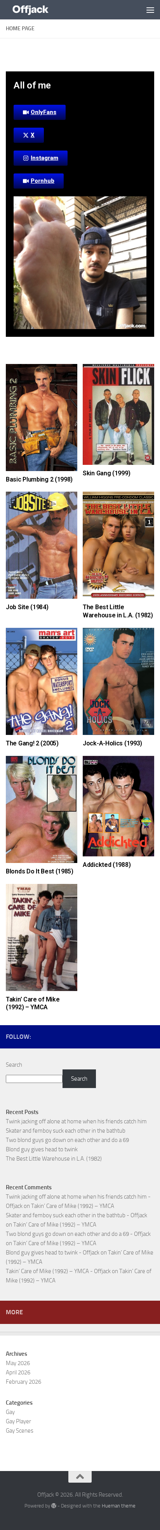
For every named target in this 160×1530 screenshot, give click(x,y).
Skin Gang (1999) (106, 473)
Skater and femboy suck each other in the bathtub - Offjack (76, 1215)
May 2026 (18, 1363)
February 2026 (23, 1381)
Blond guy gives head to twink (42, 1149)
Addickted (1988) (106, 864)
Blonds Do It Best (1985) (39, 871)
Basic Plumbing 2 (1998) (39, 479)
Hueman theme (119, 1506)
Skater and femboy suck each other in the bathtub (65, 1130)
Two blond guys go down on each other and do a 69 (67, 1140)
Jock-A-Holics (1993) (112, 743)
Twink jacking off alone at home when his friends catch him (76, 1121)
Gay (10, 1412)
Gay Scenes (19, 1430)
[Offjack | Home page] (38, 9)
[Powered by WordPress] (53, 1505)
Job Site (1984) (27, 607)
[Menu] (150, 9)
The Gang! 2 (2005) (32, 743)
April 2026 (18, 1372)
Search (14, 1064)
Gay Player (18, 1421)
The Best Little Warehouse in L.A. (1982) (118, 611)
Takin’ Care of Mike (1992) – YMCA (32, 1003)
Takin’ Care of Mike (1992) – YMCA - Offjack (58, 1271)
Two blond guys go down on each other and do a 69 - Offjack (78, 1233)
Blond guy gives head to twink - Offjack (52, 1252)
